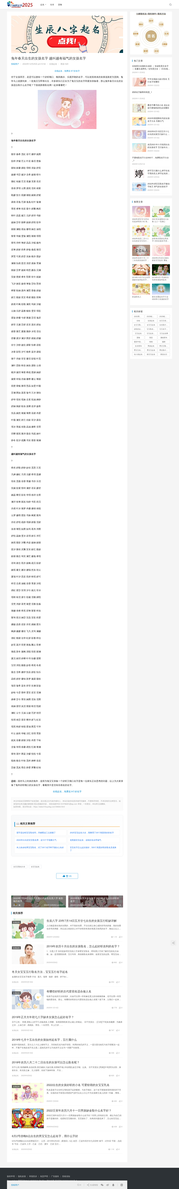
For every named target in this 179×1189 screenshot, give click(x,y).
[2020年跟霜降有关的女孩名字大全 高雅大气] (139, 118)
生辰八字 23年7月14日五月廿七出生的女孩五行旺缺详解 (82, 921)
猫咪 (163, 341)
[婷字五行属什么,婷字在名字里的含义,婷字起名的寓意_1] (139, 170)
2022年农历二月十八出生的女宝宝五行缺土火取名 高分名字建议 (140, 239)
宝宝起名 (138, 333)
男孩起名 (151, 346)
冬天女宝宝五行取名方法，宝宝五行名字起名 (40, 972)
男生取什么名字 (164, 350)
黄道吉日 (163, 354)
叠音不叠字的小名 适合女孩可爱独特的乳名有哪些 (159, 106)
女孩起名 (53, 63)
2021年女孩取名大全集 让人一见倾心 (160, 220)
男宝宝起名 (151, 350)
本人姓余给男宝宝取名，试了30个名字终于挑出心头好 (40, 847)
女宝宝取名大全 (19, 866)
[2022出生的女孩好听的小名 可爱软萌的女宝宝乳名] (28, 1093)
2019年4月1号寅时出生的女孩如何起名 (160, 278)
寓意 (151, 337)
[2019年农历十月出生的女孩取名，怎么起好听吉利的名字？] (28, 954)
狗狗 (151, 341)
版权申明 (11, 1176)
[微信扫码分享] (102, 1184)
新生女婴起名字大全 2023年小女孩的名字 (160, 297)
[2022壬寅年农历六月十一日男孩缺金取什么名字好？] (28, 1118)
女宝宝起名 (35, 866)
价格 (138, 320)
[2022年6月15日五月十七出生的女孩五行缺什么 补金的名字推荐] (139, 131)
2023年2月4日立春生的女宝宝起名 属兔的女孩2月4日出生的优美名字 (160, 259)
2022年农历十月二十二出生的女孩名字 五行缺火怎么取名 (140, 259)
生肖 (52, 4)
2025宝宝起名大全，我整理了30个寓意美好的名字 (92, 832)
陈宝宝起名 (151, 354)
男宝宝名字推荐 (139, 350)
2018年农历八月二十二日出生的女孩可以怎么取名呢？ (46, 1062)
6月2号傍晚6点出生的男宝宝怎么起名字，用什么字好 (45, 1136)
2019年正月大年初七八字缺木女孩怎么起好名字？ (43, 1017)
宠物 (60, 4)
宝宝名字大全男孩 (164, 329)
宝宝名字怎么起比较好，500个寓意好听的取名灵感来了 (93, 849)
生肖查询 (138, 346)
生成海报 (94, 1184)
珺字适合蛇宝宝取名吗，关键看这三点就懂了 (36, 832)
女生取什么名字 (164, 325)
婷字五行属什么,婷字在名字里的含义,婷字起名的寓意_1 (159, 173)
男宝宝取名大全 (164, 346)
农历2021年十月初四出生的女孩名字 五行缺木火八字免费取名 (159, 147)
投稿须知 (66, 1176)
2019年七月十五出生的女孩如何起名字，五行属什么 (44, 1040)
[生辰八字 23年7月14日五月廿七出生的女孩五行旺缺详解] (28, 928)
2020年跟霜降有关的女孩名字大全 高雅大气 (159, 119)
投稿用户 (15, 63)
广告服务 (55, 1176)
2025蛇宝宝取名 (152, 316)
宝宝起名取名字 (152, 333)
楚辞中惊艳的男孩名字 (139, 341)
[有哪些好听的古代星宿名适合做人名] (28, 999)
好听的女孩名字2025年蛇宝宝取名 (139, 329)
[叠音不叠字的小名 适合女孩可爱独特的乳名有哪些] (139, 105)
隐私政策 (22, 1176)
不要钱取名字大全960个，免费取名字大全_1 (150, 159)
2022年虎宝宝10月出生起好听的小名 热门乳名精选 (140, 220)
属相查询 (163, 337)
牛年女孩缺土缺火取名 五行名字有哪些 (159, 80)
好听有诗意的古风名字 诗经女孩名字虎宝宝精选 (160, 239)
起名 (42, 4)
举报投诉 (33, 1176)
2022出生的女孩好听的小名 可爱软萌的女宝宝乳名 (78, 1085)
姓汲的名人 (136, 296)
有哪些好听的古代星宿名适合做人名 (69, 991)
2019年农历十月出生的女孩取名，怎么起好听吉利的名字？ (83, 946)
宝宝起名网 (164, 333)
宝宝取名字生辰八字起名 (152, 329)
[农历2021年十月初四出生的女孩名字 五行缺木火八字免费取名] (139, 144)
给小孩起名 (138, 354)
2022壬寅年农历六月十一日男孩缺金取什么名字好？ (79, 1110)
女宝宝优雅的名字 (164, 320)
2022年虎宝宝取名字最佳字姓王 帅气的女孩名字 (159, 185)
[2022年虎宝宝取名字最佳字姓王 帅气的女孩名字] (139, 184)
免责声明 (44, 1176)
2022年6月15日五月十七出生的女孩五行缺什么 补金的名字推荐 (159, 134)
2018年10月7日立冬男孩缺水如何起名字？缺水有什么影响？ (141, 278)
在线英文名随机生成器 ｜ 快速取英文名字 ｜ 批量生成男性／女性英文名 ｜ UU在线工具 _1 (151, 69)
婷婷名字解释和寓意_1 (142, 92)
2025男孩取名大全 (139, 316)
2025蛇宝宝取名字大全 (164, 316)
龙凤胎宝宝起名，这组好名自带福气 (85, 840)
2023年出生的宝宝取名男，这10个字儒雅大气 (36, 840)
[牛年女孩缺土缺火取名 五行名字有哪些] (139, 79)
